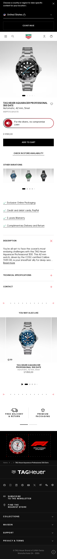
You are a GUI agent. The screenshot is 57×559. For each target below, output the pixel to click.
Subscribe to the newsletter (20, 498)
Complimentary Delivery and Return (25, 226)
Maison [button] (8, 525)
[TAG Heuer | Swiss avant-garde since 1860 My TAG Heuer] (28, 472)
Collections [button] (11, 517)
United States (14, 15)
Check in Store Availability (28, 153)
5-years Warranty (16, 218)
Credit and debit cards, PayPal (23, 210)
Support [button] (8, 533)
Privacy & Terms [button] (13, 541)
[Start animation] (22, 384)
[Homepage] (28, 36)
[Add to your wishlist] (51, 104)
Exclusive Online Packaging (21, 203)
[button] (44, 36)
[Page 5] (34, 95)
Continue (38, 26)
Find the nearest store (17, 506)
